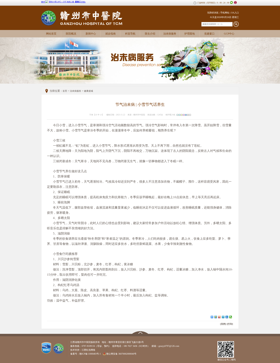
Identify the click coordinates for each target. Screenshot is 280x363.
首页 (65, 91)
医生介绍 (150, 33)
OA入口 (235, 13)
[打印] (230, 324)
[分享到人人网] (227, 317)
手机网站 (224, 13)
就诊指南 (110, 33)
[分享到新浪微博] (219, 317)
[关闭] (223, 324)
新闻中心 (91, 33)
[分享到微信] (230, 317)
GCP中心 (229, 33)
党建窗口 (209, 33)
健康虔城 (88, 91)
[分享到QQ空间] (215, 317)
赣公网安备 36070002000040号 (121, 354)
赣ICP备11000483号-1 (90, 354)
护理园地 (189, 33)
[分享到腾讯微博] (223, 317)
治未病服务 (169, 33)
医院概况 (71, 33)
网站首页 (51, 33)
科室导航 (130, 33)
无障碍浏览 (212, 13)
